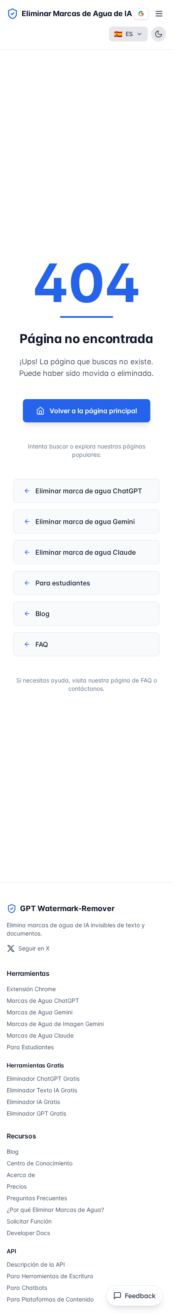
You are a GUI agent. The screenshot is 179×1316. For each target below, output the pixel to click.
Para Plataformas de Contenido (50, 1299)
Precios (17, 1186)
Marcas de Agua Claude (40, 1035)
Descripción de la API (36, 1264)
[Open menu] (159, 14)
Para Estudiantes (30, 1046)
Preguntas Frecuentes (37, 1197)
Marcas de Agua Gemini (39, 1012)
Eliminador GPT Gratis (36, 1113)
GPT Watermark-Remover (67, 908)
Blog (13, 1151)
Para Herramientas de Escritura (50, 1275)
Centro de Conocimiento (39, 1163)
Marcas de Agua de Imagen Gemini (55, 1023)
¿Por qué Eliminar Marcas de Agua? (55, 1209)
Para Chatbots (27, 1287)
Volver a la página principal (93, 411)
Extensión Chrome (31, 988)
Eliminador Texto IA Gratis (42, 1090)
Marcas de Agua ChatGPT (43, 1000)
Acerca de (21, 1174)
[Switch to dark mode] (158, 34)
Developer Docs (28, 1232)
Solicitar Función (29, 1221)
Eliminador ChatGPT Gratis (43, 1078)
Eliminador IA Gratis (33, 1101)
